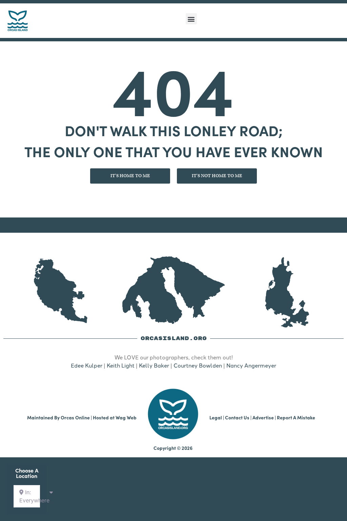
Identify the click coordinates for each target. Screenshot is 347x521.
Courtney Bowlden (198, 365)
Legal (215, 417)
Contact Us (237, 417)
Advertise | (264, 417)
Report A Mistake (296, 417)
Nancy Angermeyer (251, 365)
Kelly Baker (154, 365)
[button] (191, 18)
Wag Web (126, 417)
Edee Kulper (86, 365)
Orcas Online (75, 417)
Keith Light (121, 365)
